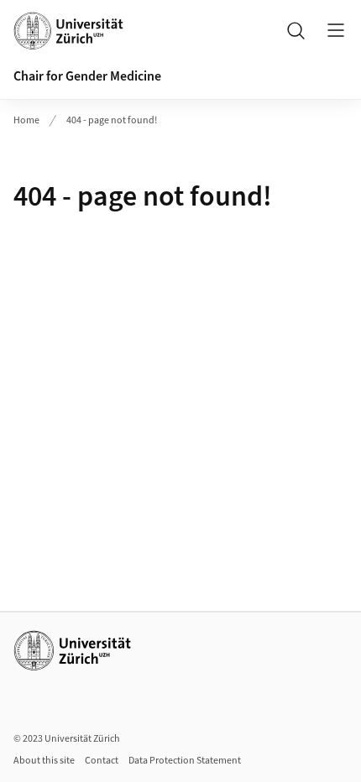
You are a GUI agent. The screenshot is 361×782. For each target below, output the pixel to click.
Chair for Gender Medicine (87, 76)
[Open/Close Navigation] (336, 30)
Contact (101, 760)
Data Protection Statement (184, 760)
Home (26, 120)
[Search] (295, 30)
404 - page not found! (111, 120)
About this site (44, 760)
